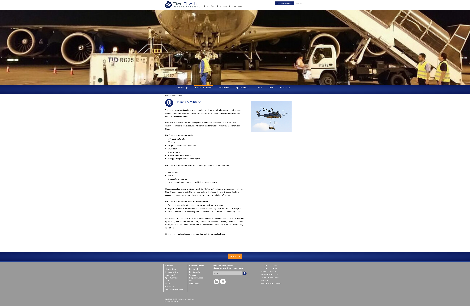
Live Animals (194, 269)
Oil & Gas (192, 275)
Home (167, 95)
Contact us (235, 256)
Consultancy (194, 284)
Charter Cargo (182, 87)
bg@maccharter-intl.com (270, 274)
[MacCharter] (183, 5)
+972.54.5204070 (284, 3)
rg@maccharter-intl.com (270, 277)
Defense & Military (203, 87)
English (300, 3)
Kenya (272, 283)
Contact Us (285, 87)
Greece (278, 283)
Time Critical (223, 87)
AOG (191, 281)
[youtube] (223, 281)
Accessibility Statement (174, 289)
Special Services (243, 87)
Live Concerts (194, 272)
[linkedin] (216, 281)
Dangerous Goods (196, 278)
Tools (259, 87)
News (271, 87)
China (267, 283)
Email (216, 273)
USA (262, 283)
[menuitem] (199, 269)
